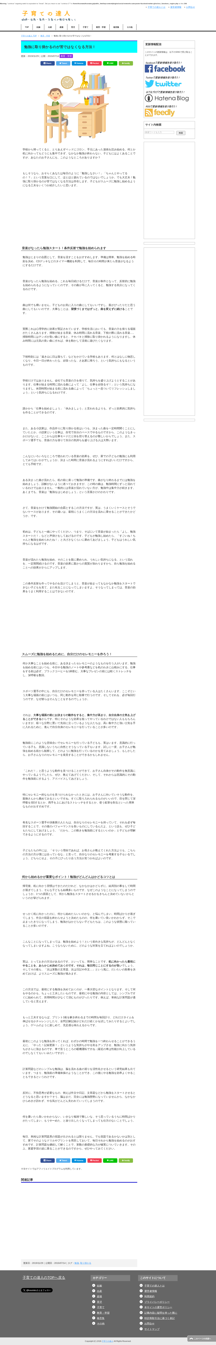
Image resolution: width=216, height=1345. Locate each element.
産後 (61, 27)
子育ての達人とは (154, 1285)
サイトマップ (152, 1329)
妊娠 (38, 27)
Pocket (95, 63)
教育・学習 (101, 27)
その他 (130, 27)
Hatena (79, 63)
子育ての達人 (107, 1341)
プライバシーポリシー (157, 1302)
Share (48, 63)
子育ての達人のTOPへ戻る (44, 1277)
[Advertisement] (79, 221)
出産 (50, 27)
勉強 (76, 1263)
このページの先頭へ (202, 1339)
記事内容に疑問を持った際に (160, 1313)
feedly (127, 63)
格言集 (116, 27)
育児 (73, 27)
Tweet (64, 63)
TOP (27, 27)
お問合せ (149, 1323)
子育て (85, 27)
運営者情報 (150, 1291)
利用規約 (149, 1296)
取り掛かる (85, 1263)
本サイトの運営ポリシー (158, 1307)
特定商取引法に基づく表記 (159, 1318)
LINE (111, 63)
